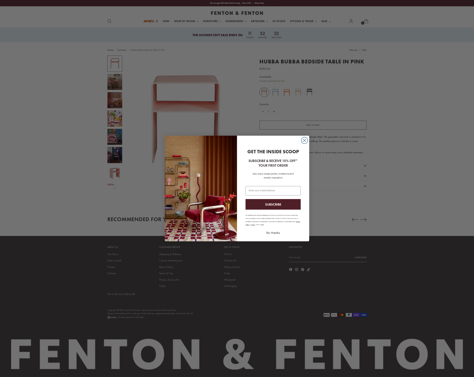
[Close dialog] (304, 140)
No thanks (273, 233)
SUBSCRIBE (273, 204)
